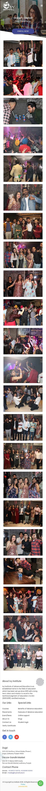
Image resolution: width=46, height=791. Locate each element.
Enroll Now (23, 31)
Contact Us (6, 722)
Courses (5, 709)
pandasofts (23, 786)
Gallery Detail (26, 21)
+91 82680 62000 (26, 771)
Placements (7, 712)
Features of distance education (30, 712)
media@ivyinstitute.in (16, 773)
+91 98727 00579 (14, 771)
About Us (5, 719)
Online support (24, 715)
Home (17, 21)
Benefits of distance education (30, 709)
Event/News (7, 715)
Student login (23, 722)
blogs (20, 719)
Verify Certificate (9, 725)
